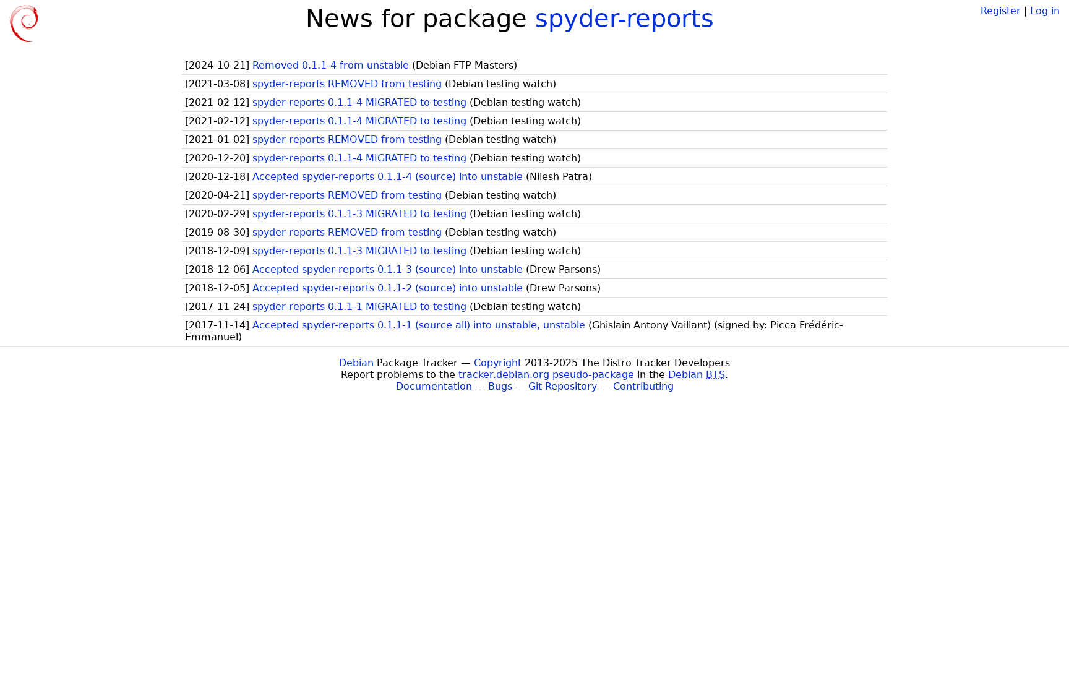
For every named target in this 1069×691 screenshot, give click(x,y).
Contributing (643, 386)
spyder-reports (624, 18)
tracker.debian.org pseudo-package (546, 374)
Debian (356, 363)
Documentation (434, 386)
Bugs (500, 386)
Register (1001, 11)
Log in (1045, 11)
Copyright (498, 363)
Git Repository (562, 386)
